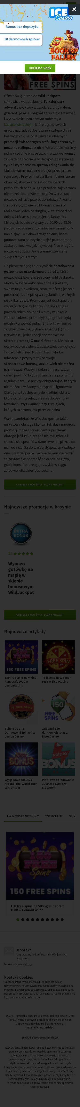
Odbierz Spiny (40, 68)
